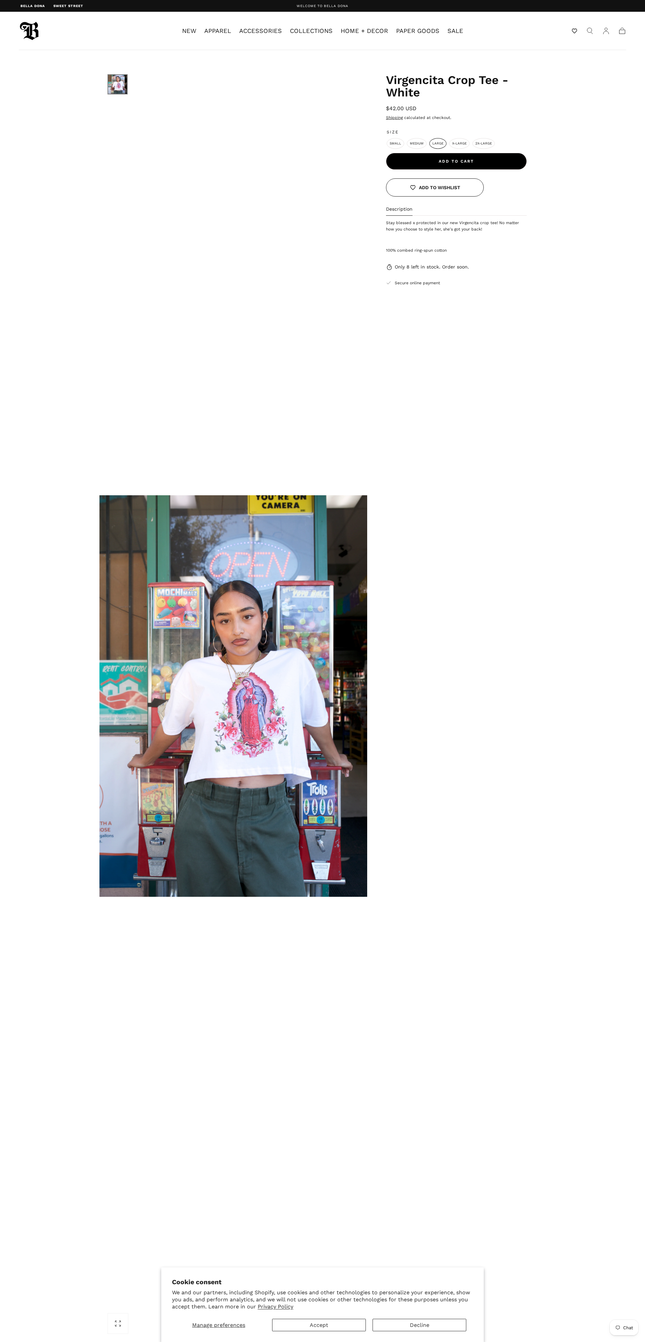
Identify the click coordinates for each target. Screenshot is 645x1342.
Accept (319, 1325)
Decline (419, 1325)
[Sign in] (606, 31)
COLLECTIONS (311, 31)
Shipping (394, 117)
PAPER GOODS (417, 31)
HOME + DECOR (364, 31)
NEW (189, 31)
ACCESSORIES (260, 31)
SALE (455, 31)
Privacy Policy (275, 1306)
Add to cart (456, 161)
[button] (574, 31)
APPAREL (217, 31)
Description (399, 209)
